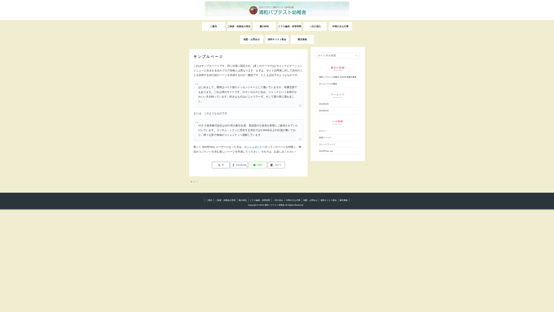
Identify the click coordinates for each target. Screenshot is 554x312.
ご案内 (209, 200)
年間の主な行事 (293, 200)
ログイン (323, 131)
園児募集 (344, 200)
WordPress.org (326, 151)
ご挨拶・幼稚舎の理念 (225, 200)
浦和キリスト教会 (328, 200)
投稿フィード (325, 137)
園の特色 (243, 200)
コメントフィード (327, 144)
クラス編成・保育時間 (260, 200)
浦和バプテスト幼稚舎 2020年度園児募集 (337, 77)
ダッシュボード (253, 146)
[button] (276, 165)
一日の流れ (278, 200)
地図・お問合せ (310, 200)
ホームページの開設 (328, 84)
